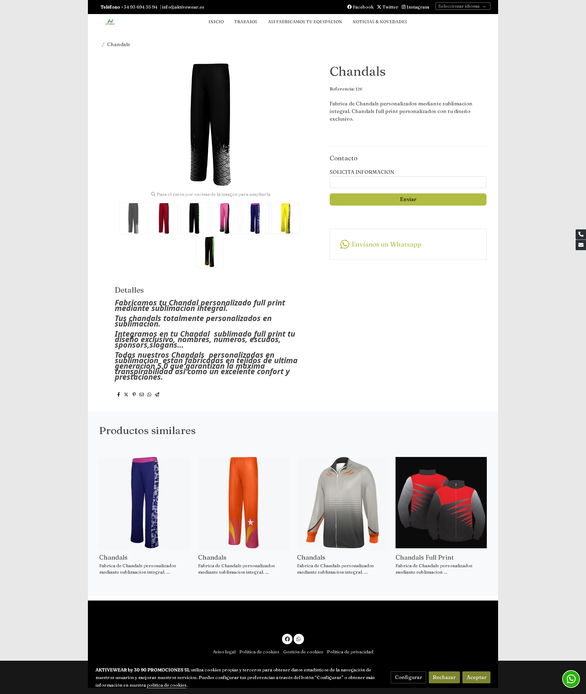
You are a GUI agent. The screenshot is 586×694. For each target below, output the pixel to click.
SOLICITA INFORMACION (362, 172)
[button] (310, 124)
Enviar (408, 199)
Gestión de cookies (303, 652)
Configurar (408, 677)
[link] (110, 22)
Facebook (363, 7)
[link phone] (581, 234)
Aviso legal (224, 652)
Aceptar (477, 677)
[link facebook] (287, 638)
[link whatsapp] (299, 638)
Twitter (390, 7)
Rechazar (444, 677)
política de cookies (166, 685)
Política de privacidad (350, 652)
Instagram (417, 7)
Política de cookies (259, 652)
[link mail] (581, 245)
